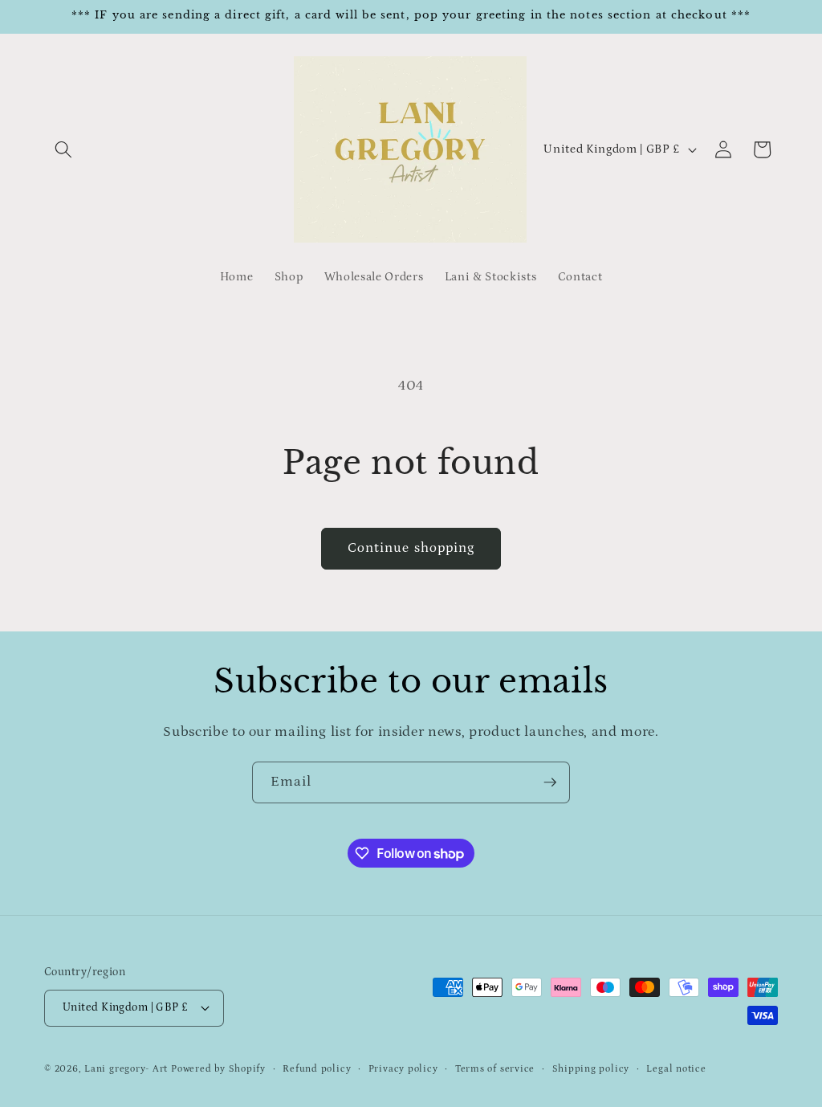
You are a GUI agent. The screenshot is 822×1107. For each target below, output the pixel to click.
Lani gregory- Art (126, 1069)
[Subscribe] (550, 782)
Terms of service (495, 1069)
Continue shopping (411, 548)
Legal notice (676, 1069)
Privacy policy (403, 1069)
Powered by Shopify (218, 1069)
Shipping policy (591, 1069)
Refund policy (317, 1069)
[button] (63, 149)
